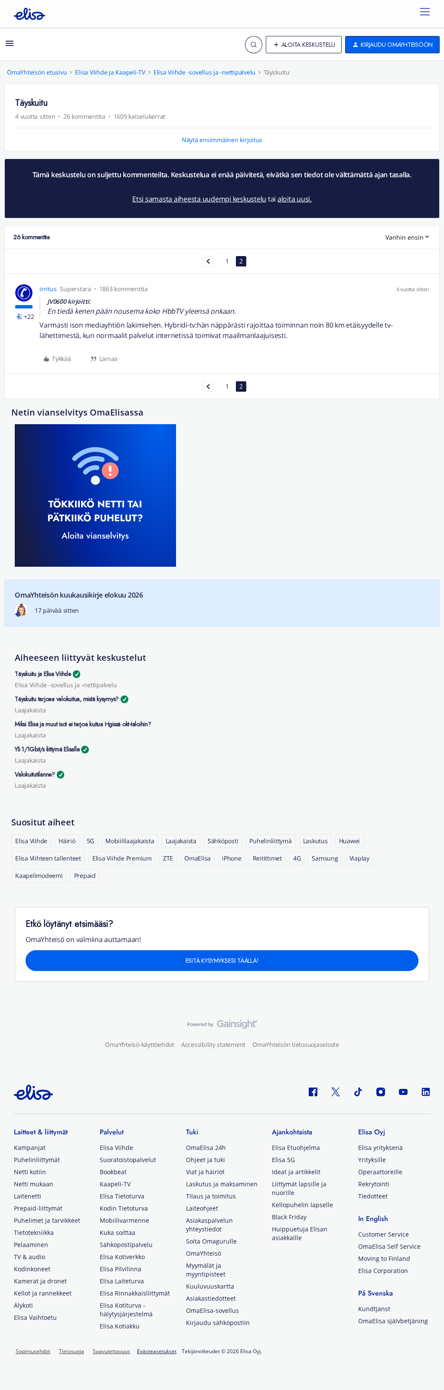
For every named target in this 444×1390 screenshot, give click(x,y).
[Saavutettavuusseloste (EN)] (222, 1026)
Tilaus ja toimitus (211, 1196)
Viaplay (359, 858)
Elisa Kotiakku (120, 1326)
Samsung (325, 858)
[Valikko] (425, 14)
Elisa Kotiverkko (122, 1257)
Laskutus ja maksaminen (222, 1184)
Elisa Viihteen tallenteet (48, 858)
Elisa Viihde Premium (122, 858)
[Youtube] (403, 1092)
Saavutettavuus (111, 1351)
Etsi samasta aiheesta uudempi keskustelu (199, 199)
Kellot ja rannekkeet (43, 1293)
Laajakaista (30, 710)
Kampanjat (30, 1147)
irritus (47, 289)
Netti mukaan (33, 1184)
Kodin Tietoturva (124, 1208)
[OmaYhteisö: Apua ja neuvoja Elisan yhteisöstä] (29, 14)
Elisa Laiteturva (122, 1281)
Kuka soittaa (117, 1232)
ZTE (168, 858)
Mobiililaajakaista (129, 841)
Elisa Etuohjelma (296, 1147)
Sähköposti (223, 841)
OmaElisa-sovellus (212, 1310)
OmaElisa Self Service (389, 1246)
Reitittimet (267, 858)
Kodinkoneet (32, 1269)
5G (91, 841)
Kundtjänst (374, 1309)
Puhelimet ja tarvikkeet (47, 1220)
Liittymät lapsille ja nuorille (299, 1188)
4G (297, 858)
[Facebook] (313, 1092)
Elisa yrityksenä (380, 1147)
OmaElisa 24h (206, 1147)
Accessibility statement (213, 1044)
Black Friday (289, 1217)
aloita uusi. (295, 199)
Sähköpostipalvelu (126, 1245)
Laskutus (315, 841)
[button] (9, 46)
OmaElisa (197, 858)
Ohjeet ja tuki (205, 1160)
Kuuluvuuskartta (210, 1286)
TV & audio (29, 1257)
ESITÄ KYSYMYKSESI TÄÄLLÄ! (222, 960)
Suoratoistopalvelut (128, 1160)
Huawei (349, 841)
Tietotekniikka (34, 1232)
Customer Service (383, 1234)
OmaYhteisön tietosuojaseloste (295, 1044)
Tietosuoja (71, 1351)
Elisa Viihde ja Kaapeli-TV (110, 72)
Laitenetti (27, 1196)
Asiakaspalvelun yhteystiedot (209, 1224)
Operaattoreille (380, 1172)
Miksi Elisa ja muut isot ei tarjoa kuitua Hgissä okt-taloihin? (83, 724)
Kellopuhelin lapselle (302, 1205)
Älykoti (23, 1305)
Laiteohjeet (202, 1208)
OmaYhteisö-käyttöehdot (139, 1044)
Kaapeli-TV (115, 1184)
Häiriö (67, 841)
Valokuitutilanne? (35, 774)
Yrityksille (372, 1160)
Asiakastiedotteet (211, 1298)
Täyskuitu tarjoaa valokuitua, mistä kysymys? (67, 699)
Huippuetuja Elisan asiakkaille (299, 1233)
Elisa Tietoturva (122, 1196)
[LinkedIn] (425, 1092)
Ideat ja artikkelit (296, 1172)
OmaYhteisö (203, 1253)
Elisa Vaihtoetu (35, 1317)
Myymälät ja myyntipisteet (205, 1269)
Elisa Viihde (31, 841)
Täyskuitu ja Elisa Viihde (43, 673)
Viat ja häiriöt (205, 1172)
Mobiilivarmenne (124, 1220)
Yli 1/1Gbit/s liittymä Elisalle (47, 749)
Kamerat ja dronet (40, 1281)
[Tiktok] (358, 1092)
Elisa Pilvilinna (120, 1269)
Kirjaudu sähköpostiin (218, 1323)
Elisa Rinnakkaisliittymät (135, 1293)
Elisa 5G (283, 1160)
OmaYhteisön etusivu (37, 72)
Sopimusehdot (33, 1351)
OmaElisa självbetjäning (393, 1321)
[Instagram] (380, 1092)
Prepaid (85, 875)
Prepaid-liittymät (38, 1208)
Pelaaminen (31, 1245)
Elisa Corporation (383, 1271)
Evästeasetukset (156, 1351)
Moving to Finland (384, 1258)
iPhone (232, 858)
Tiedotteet (373, 1196)
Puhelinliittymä (270, 841)
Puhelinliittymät (37, 1160)
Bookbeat (113, 1172)
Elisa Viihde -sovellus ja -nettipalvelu (204, 72)
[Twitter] (335, 1092)
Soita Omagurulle (211, 1241)
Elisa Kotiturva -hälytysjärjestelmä (126, 1309)
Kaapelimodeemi (39, 875)
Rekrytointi (373, 1184)
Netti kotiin (30, 1172)
